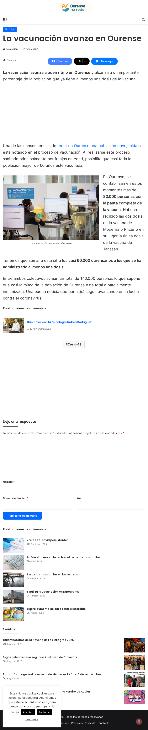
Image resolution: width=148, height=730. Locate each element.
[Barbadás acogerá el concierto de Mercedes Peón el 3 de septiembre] (134, 679)
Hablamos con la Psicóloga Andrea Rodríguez (59, 322)
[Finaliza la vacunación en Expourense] (13, 597)
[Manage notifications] (139, 721)
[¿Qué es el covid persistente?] (13, 545)
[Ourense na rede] (74, 8)
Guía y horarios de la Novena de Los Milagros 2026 (38, 640)
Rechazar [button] (44, 712)
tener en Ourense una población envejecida (97, 145)
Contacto (103, 723)
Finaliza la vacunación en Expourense (53, 592)
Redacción (12, 49)
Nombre (9, 481)
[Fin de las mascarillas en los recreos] (13, 580)
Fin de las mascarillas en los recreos (52, 574)
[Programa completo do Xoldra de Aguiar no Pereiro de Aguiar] (134, 697)
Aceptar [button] (27, 712)
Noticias (10, 29)
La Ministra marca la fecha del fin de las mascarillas (63, 557)
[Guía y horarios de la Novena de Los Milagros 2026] (134, 645)
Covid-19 (75, 344)
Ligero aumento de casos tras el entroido (56, 609)
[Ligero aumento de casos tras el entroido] (13, 614)
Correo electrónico (15, 498)
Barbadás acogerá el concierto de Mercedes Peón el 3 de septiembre (52, 674)
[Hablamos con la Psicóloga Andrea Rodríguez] (13, 325)
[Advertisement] (74, 114)
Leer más (31, 719)
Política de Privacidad (84, 723)
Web (79, 498)
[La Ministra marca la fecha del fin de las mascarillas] (13, 562)
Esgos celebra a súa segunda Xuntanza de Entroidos (40, 657)
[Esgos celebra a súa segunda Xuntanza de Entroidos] (134, 662)
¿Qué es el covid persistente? (47, 540)
